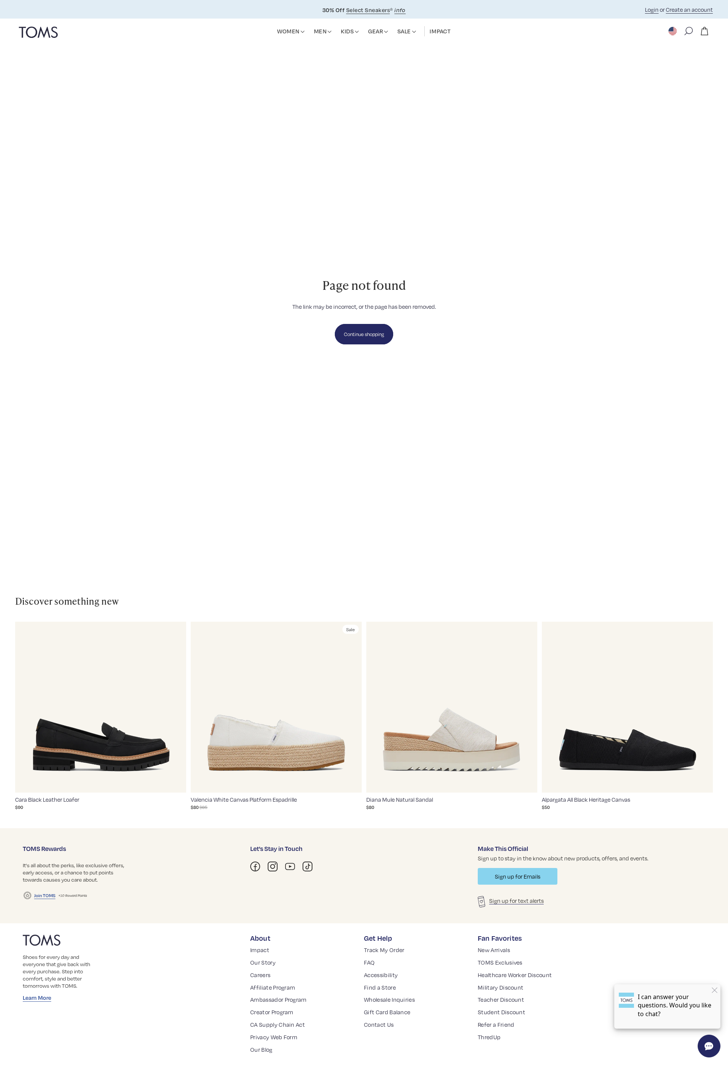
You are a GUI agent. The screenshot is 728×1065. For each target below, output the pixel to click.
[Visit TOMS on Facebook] (255, 866)
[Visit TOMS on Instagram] (273, 866)
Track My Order (384, 950)
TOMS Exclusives (500, 962)
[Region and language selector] (673, 31)
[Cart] (704, 31)
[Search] (688, 31)
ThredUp (489, 1037)
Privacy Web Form (273, 1037)
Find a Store (380, 987)
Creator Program (271, 1012)
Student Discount (501, 1012)
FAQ (369, 962)
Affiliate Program (272, 987)
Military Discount (500, 987)
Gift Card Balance (387, 1012)
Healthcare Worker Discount (515, 975)
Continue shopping (364, 334)
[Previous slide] (26, 707)
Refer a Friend (496, 1024)
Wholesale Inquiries (389, 999)
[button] (302, 32)
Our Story (263, 962)
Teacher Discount (501, 999)
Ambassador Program (278, 999)
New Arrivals (494, 950)
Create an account (689, 9)
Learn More (37, 997)
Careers (260, 975)
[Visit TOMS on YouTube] (290, 866)
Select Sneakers (368, 10)
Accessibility (381, 975)
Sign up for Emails (517, 876)
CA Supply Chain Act (277, 1024)
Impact (259, 950)
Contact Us (379, 1024)
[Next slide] (174, 707)
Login (652, 9)
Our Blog (261, 1049)
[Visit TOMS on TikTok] (307, 866)
